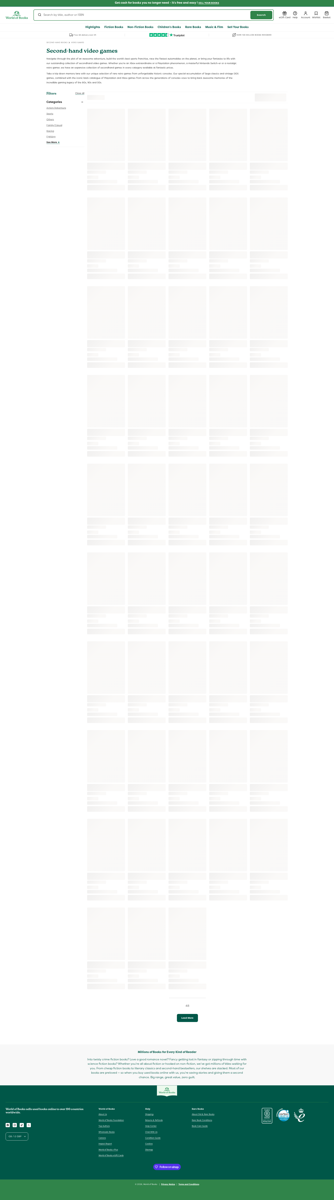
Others (50, 119)
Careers (102, 1138)
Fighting (50, 136)
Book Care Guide (200, 1126)
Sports (49, 113)
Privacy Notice (168, 1184)
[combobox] (153, 15)
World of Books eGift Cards (111, 1155)
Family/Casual (54, 125)
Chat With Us (151, 1132)
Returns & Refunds (154, 1120)
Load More (187, 1018)
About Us (103, 1114)
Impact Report (105, 1144)
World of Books (150, 1184)
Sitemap (149, 1150)
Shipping (149, 1114)
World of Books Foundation (111, 1120)
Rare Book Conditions (202, 1120)
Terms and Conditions (188, 1184)
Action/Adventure (56, 108)
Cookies (149, 1144)
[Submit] (39, 15)
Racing (50, 131)
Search (261, 15)
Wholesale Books (107, 1132)
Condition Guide (153, 1138)
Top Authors (104, 1126)
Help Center (151, 1126)
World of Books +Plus (108, 1150)
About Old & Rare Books (203, 1114)
